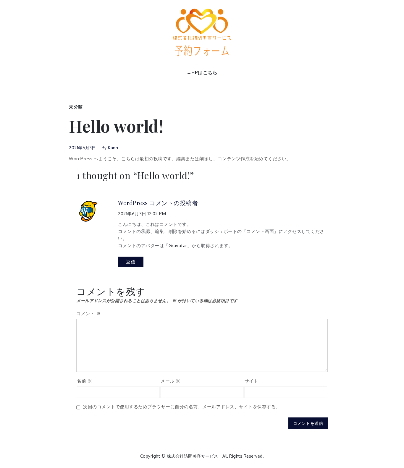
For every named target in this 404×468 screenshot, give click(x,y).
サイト (251, 381)
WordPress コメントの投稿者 (158, 202)
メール (170, 381)
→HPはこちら (202, 72)
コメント (88, 313)
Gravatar (178, 245)
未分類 (76, 107)
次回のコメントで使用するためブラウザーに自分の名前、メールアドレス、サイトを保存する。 (181, 406)
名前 (84, 381)
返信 (130, 262)
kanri (113, 147)
